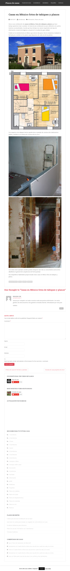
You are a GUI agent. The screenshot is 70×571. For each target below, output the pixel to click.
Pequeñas (53, 3)
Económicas (36, 3)
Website (6, 353)
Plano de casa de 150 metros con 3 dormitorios (20, 528)
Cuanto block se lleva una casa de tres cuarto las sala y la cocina (35, 546)
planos (24, 281)
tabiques (30, 281)
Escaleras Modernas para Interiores (17, 525)
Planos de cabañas (14, 491)
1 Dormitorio (12, 435)
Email (5, 347)
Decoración (12, 468)
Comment (7, 321)
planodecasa (21, 19)
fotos (20, 281)
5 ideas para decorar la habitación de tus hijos (19, 518)
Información (31, 19)
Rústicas (61, 3)
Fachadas (11, 474)
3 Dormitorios (13, 444)
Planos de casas (12, 3)
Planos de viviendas (14, 501)
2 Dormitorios (13, 438)
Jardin (10, 481)
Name (6, 341)
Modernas (45, 3)
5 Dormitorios (13, 454)
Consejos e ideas (14, 461)
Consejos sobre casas (15, 464)
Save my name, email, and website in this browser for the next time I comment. (26, 361)
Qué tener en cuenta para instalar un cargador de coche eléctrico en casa (27, 522)
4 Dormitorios (13, 451)
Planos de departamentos (16, 498)
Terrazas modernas (12, 532)
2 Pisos (11, 441)
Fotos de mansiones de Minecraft (21, 543)
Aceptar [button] (42, 568)
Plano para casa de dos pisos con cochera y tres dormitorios (30, 556)
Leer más (48, 568)
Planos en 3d (12, 504)
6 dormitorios (13, 458)
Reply (61, 308)
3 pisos (11, 448)
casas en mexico (13, 281)
